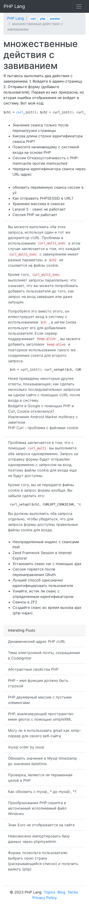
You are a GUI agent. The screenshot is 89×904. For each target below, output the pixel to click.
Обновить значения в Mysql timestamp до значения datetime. (42, 761)
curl (33, 18)
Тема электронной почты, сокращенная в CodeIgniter (44, 655)
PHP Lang (14, 6)
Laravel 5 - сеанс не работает (39, 209)
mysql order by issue (26, 747)
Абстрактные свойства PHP (33, 669)
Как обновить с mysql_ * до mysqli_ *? (42, 791)
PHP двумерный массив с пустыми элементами (40, 700)
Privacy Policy (44, 897)
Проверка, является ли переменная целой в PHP (40, 778)
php (42, 18)
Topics (49, 892)
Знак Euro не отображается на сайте (41, 825)
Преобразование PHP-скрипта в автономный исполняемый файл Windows (37, 808)
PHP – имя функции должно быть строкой (38, 683)
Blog (61, 892)
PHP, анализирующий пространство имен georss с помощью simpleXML (40, 716)
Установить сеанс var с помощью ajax (47, 563)
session (55, 18)
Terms (73, 892)
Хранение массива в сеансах (39, 203)
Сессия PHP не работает (35, 214)
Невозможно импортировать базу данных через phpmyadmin (39, 839)
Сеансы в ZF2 (25, 602)
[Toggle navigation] (79, 6)
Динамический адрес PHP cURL (36, 641)
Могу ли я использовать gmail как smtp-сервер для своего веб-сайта (44, 733)
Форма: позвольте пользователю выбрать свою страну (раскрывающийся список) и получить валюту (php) (43, 860)
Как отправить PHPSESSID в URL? (43, 198)
